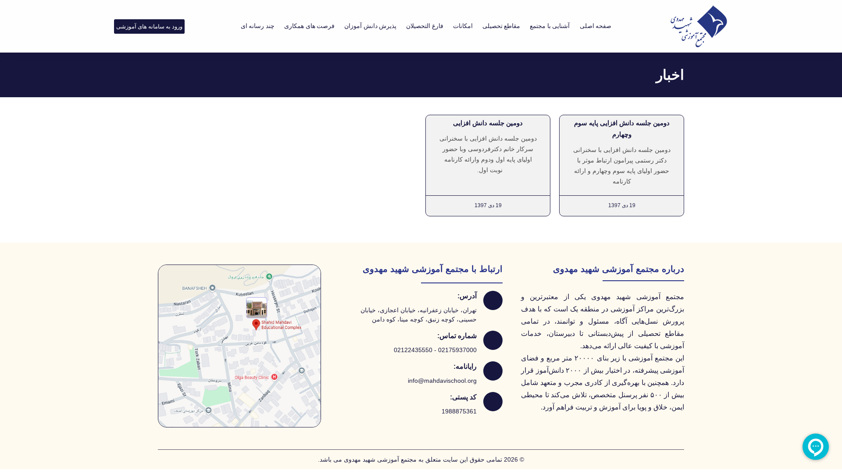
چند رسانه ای (258, 26)
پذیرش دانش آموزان (370, 26)
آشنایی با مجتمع (550, 26)
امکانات (463, 26)
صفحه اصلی (596, 26)
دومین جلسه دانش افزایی (488, 123)
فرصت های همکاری (309, 26)
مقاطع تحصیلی (501, 26)
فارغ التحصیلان (424, 26)
